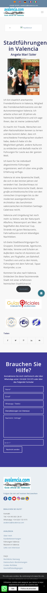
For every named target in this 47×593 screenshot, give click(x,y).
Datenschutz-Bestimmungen (15, 562)
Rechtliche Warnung (11, 559)
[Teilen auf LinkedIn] (31, 340)
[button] (41, 293)
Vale (12, 588)
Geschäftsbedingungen (13, 568)
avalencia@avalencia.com (13, 522)
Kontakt (23, 289)
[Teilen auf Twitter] (16, 340)
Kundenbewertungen (12, 538)
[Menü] (42, 12)
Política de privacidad (28, 588)
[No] (44, 586)
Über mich (7, 535)
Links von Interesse (11, 547)
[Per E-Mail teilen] (39, 340)
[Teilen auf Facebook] (8, 340)
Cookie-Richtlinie (10, 565)
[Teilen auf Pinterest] (23, 340)
